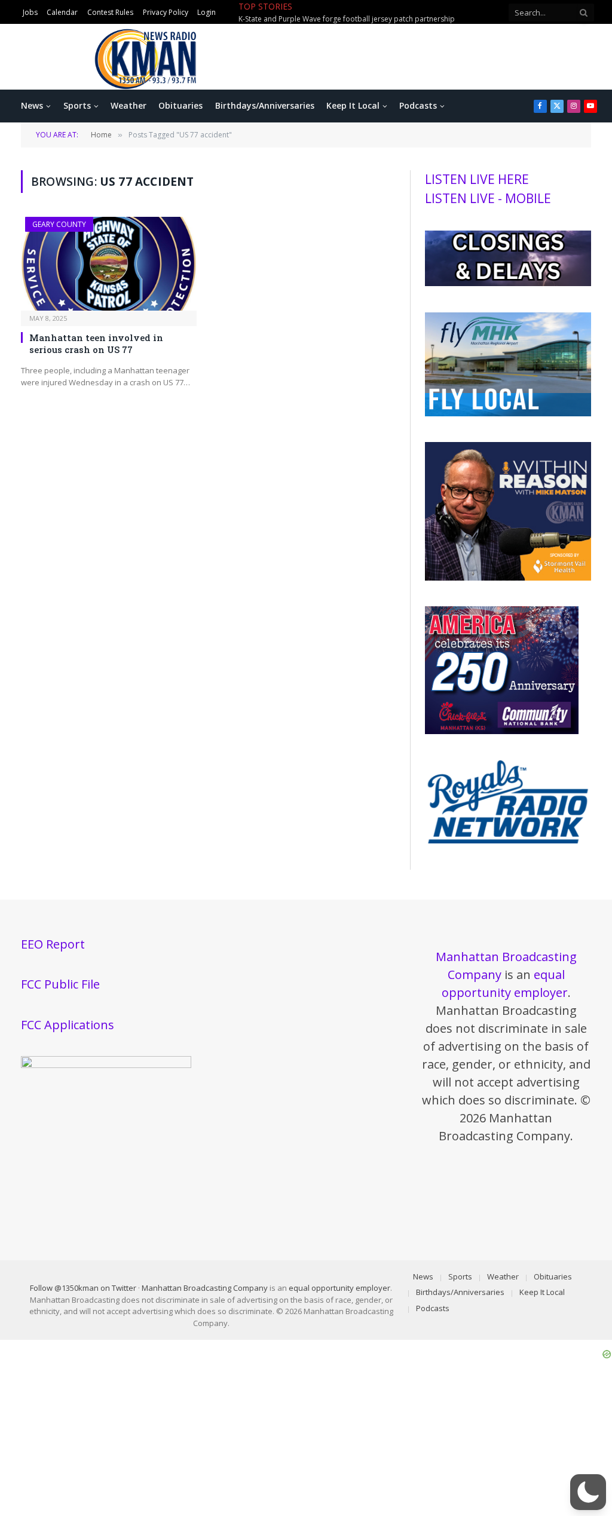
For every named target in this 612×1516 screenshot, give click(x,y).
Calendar (62, 12)
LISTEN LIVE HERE (477, 179)
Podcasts (418, 105)
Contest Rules (110, 12)
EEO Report (53, 944)
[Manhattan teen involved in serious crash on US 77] (109, 263)
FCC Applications (67, 1025)
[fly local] (508, 413)
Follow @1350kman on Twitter (83, 1287)
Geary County (59, 224)
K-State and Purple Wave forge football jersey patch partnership (346, 19)
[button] (588, 1492)
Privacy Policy (165, 12)
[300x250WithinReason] (508, 577)
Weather (128, 105)
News (32, 105)
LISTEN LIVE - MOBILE (488, 198)
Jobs (30, 12)
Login (206, 12)
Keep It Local (353, 105)
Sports (77, 105)
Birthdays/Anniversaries (264, 105)
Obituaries (180, 105)
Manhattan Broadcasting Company (205, 1287)
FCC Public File (60, 984)
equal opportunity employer (339, 1287)
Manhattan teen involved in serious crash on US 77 (96, 343)
